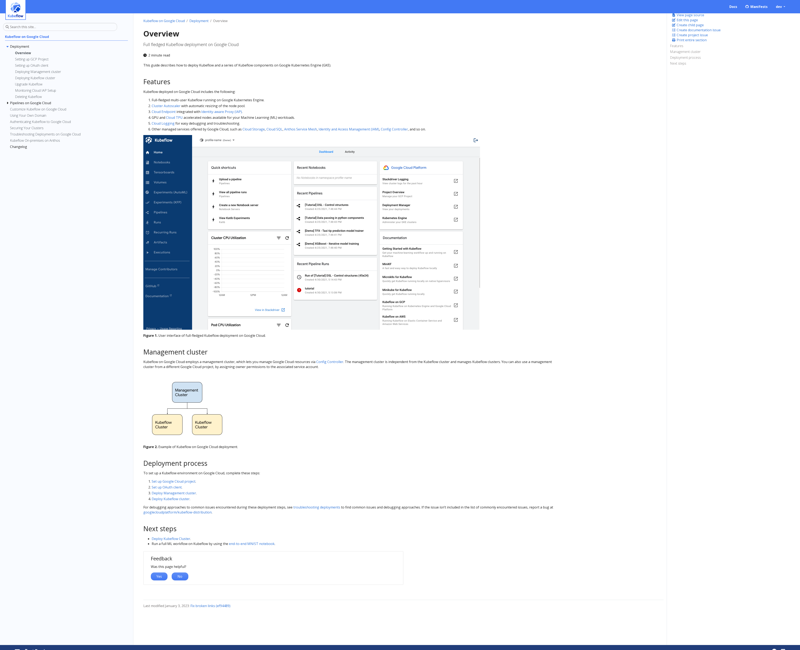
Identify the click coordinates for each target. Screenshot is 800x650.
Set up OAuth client (167, 487)
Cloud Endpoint (164, 111)
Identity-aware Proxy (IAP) (221, 111)
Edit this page (687, 20)
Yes (159, 576)
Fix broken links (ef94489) (210, 606)
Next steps (678, 63)
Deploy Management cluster (174, 493)
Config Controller (394, 129)
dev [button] (779, 6)
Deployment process (685, 57)
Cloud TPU (174, 117)
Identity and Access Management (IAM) (349, 129)
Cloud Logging (163, 123)
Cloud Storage (253, 129)
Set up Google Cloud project (173, 481)
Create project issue (692, 35)
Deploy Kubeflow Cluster (171, 538)
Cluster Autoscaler (166, 106)
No (180, 576)
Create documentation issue (698, 30)
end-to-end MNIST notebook (252, 543)
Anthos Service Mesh (300, 129)
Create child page (690, 25)
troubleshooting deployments (316, 507)
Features (676, 46)
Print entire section (691, 40)
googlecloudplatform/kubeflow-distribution (177, 512)
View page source (690, 15)
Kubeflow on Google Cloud (164, 21)
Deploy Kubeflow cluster (171, 499)
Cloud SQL (274, 129)
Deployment (199, 21)
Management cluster (685, 51)
